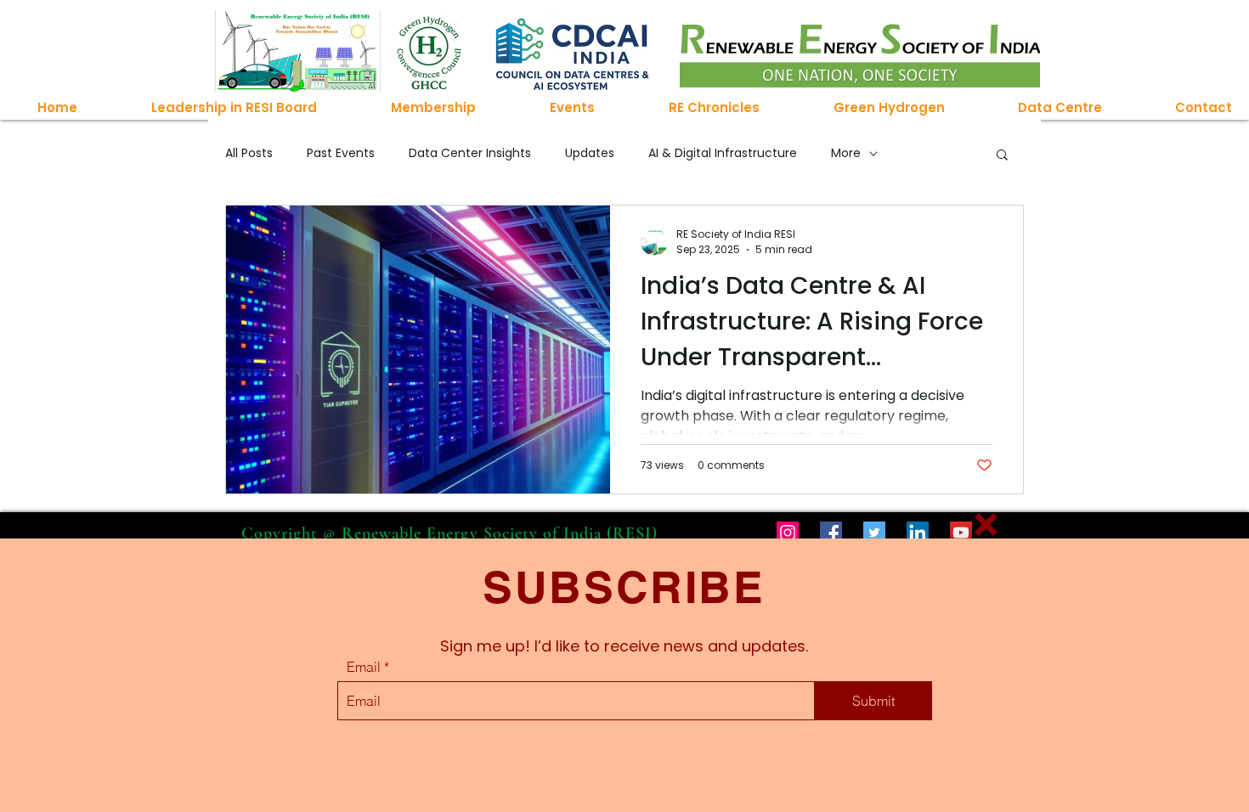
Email (364, 667)
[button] (986, 524)
